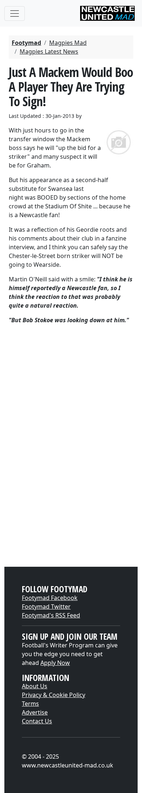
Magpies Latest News (49, 51)
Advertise (35, 712)
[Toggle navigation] (14, 13)
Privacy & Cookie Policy (53, 695)
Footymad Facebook (50, 598)
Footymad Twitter (46, 607)
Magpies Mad (68, 43)
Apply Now (55, 663)
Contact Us (37, 721)
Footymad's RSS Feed (51, 615)
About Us (34, 686)
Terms (30, 704)
